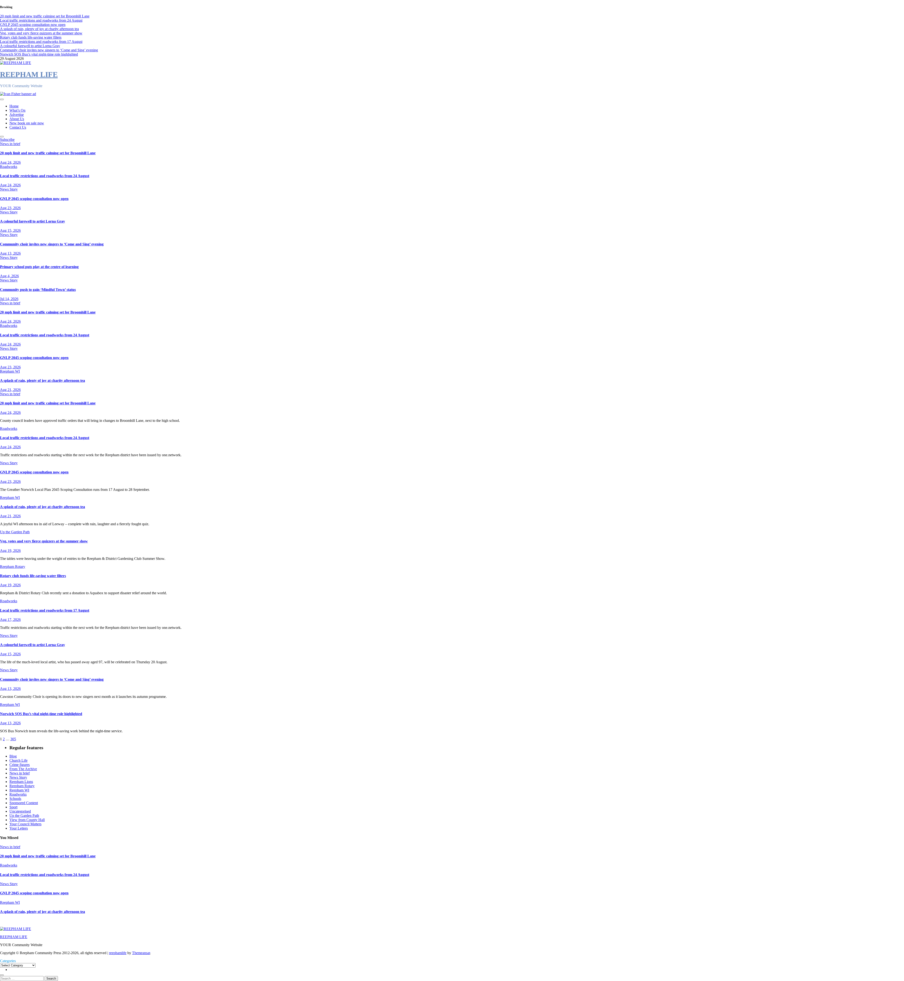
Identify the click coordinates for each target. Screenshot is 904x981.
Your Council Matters (25, 824)
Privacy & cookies (48, 921)
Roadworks (8, 167)
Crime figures (19, 765)
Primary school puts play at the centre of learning (39, 267)
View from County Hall (27, 820)
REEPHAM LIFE (29, 74)
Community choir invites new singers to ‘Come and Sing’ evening (52, 244)
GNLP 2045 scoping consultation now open (34, 199)
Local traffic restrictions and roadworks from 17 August (44, 610)
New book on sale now (26, 123)
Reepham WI (10, 371)
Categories (8, 961)
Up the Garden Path (15, 532)
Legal (70, 921)
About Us (16, 119)
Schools (15, 799)
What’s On (17, 110)
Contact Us (17, 127)
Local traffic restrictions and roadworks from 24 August (44, 176)
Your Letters (18, 828)
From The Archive (23, 769)
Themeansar (141, 953)
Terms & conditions (15, 921)
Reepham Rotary (12, 567)
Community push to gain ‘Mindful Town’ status (38, 290)
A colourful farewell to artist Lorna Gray (32, 221)
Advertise (16, 115)
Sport (13, 807)
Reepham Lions (21, 782)
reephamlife (117, 953)
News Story (9, 189)
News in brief (10, 144)
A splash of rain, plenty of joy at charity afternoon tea (42, 381)
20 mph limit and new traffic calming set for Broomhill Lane (48, 153)
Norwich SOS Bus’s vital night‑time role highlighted (41, 714)
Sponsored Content (23, 803)
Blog (13, 756)
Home (14, 106)
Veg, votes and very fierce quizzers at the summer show (44, 541)
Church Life (18, 760)
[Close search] (2, 975)
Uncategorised (20, 811)
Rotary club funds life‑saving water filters (33, 576)
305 (13, 739)
